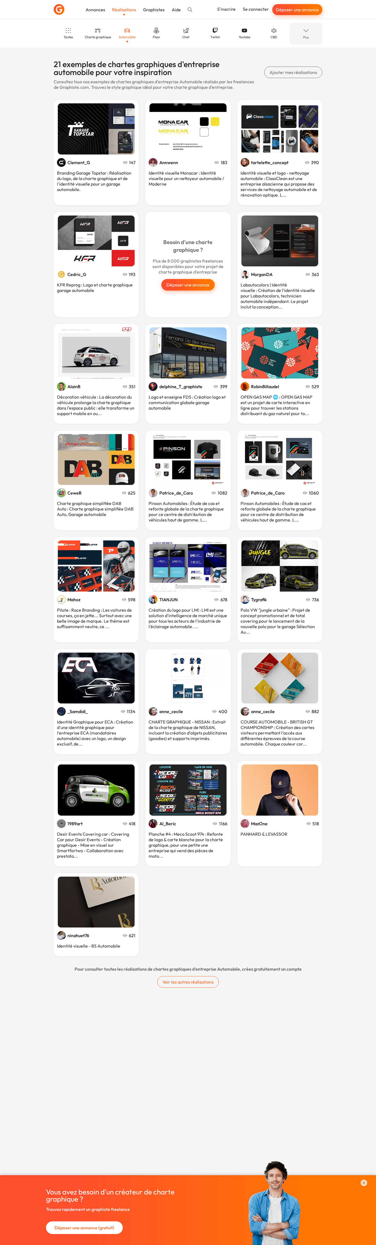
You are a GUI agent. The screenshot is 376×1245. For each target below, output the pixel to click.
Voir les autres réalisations (188, 982)
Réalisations (124, 9)
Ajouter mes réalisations (293, 72)
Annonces (95, 9)
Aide (176, 9)
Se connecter (256, 9)
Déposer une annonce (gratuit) (84, 1227)
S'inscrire (226, 9)
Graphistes (154, 9)
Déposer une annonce (297, 9)
